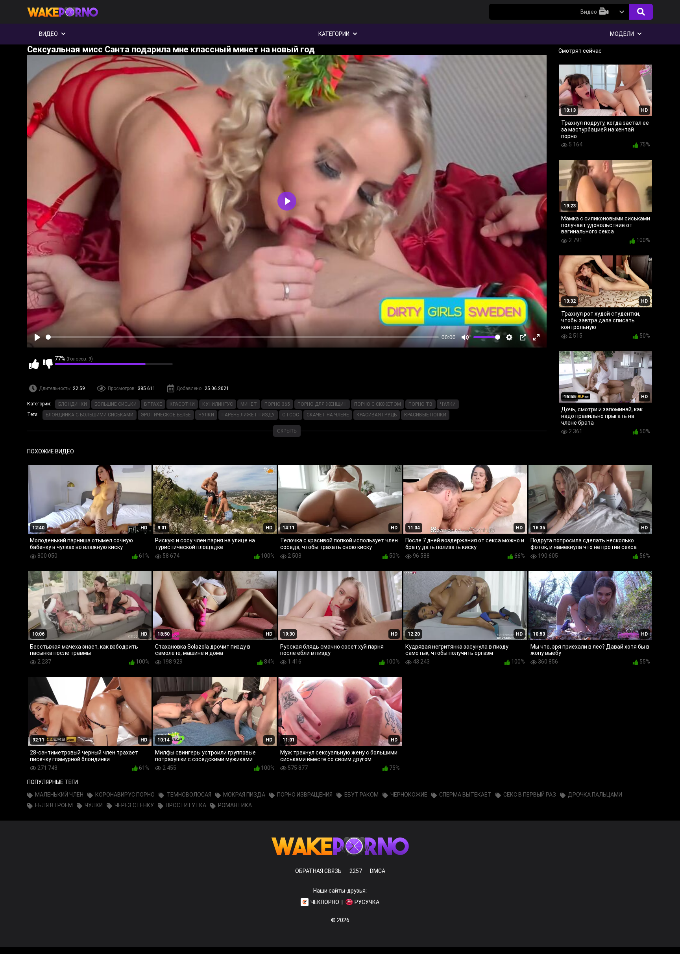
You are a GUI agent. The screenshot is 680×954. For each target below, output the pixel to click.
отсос (290, 415)
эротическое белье (166, 415)
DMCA (377, 871)
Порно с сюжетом (377, 404)
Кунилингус (217, 404)
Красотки (182, 404)
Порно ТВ (420, 404)
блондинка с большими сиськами (89, 415)
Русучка (367, 902)
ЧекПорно (324, 902)
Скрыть (287, 431)
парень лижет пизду (248, 415)
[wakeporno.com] (62, 18)
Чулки (448, 404)
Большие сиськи (115, 404)
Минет (248, 404)
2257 (355, 871)
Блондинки (72, 404)
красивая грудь (377, 415)
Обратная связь (318, 871)
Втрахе (153, 404)
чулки (206, 415)
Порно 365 (277, 404)
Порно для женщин (322, 404)
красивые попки (425, 415)
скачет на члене (328, 415)
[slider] (242, 337)
